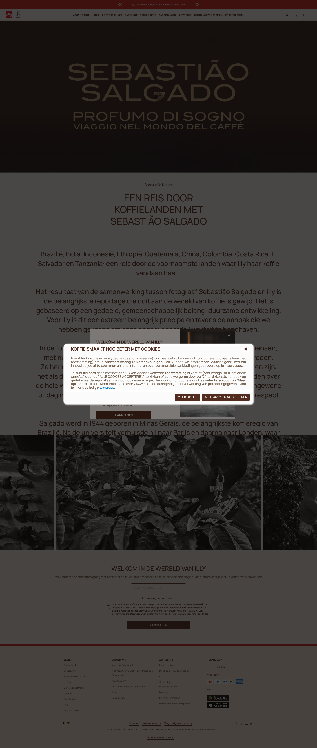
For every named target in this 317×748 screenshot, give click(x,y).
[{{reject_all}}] (246, 349)
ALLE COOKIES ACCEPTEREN (226, 397)
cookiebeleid (106, 387)
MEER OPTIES (188, 397)
